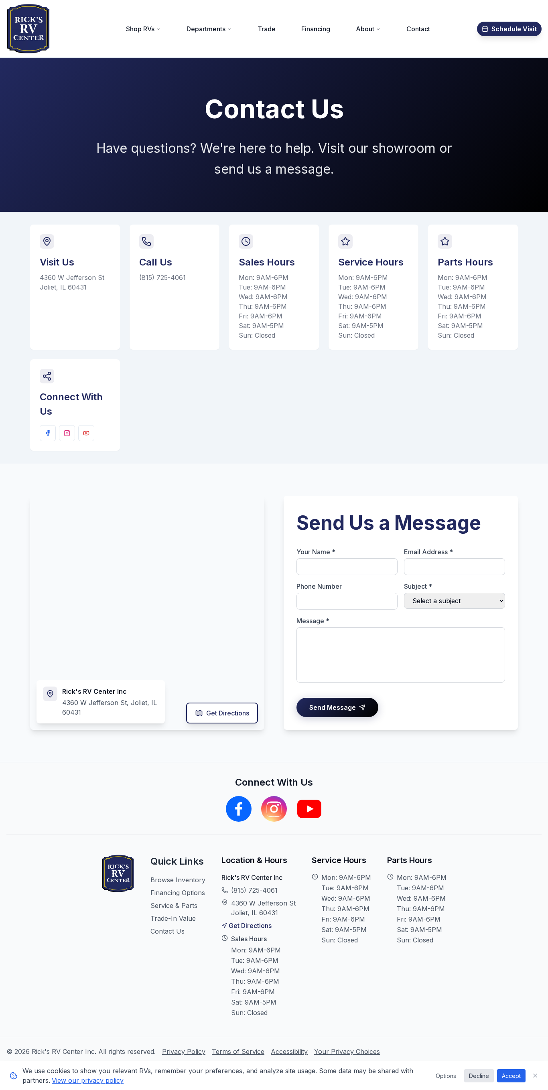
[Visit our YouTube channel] (86, 433)
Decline (479, 1075)
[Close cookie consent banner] (535, 1075)
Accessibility (289, 1051)
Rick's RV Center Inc (251, 877)
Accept (511, 1075)
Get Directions (227, 713)
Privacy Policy (183, 1051)
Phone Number (319, 586)
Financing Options (177, 893)
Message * (312, 621)
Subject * (418, 586)
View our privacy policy (88, 1080)
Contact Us (167, 931)
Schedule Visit (514, 29)
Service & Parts (173, 906)
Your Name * (315, 552)
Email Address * (428, 552)
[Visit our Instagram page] (67, 433)
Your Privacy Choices (347, 1051)
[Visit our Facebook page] (48, 433)
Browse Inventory (177, 880)
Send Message (332, 707)
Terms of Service (238, 1051)
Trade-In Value (173, 918)
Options (446, 1075)
